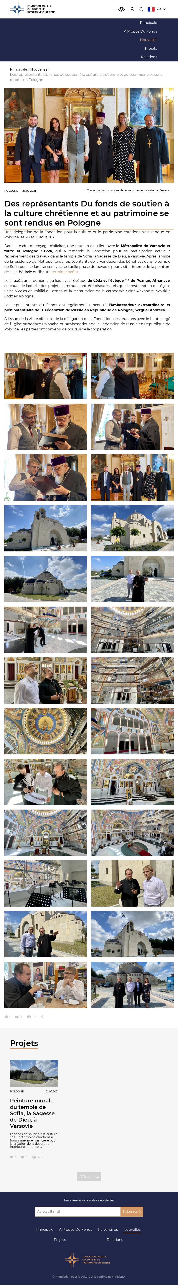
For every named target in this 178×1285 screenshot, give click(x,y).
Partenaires (108, 1229)
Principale (44, 1229)
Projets (60, 1240)
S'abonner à (132, 1212)
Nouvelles (132, 1229)
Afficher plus (89, 1177)
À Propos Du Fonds (75, 1229)
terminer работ (64, 272)
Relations (115, 1240)
